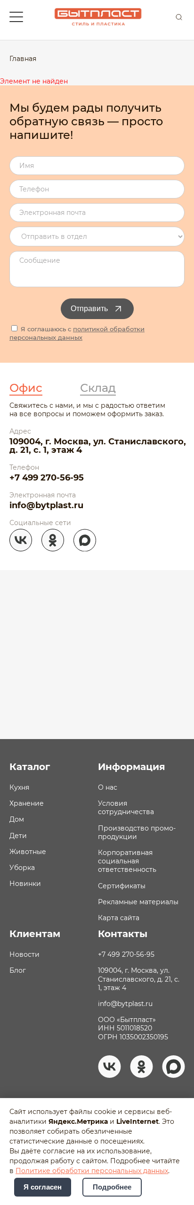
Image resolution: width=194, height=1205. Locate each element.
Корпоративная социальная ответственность (127, 861)
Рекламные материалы (138, 902)
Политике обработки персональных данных (92, 1171)
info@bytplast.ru (46, 505)
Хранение (26, 803)
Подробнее (112, 1187)
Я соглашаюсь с (77, 333)
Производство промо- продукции (137, 832)
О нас (107, 787)
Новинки (25, 883)
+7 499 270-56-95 (46, 477)
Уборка (22, 867)
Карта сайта (118, 918)
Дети (18, 835)
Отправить (89, 309)
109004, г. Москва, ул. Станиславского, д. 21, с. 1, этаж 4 (97, 445)
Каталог (29, 766)
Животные (27, 851)
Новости (24, 954)
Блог (17, 970)
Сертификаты (122, 886)
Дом (16, 819)
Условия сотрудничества (126, 807)
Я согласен (43, 1187)
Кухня (19, 787)
